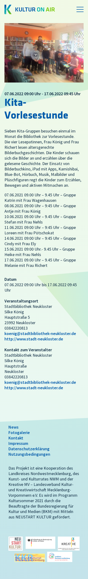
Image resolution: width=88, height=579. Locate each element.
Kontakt (15, 438)
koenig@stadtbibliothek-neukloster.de (40, 333)
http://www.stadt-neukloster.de (33, 339)
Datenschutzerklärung (29, 448)
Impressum (18, 443)
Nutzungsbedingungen (29, 454)
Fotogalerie (19, 432)
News (13, 427)
